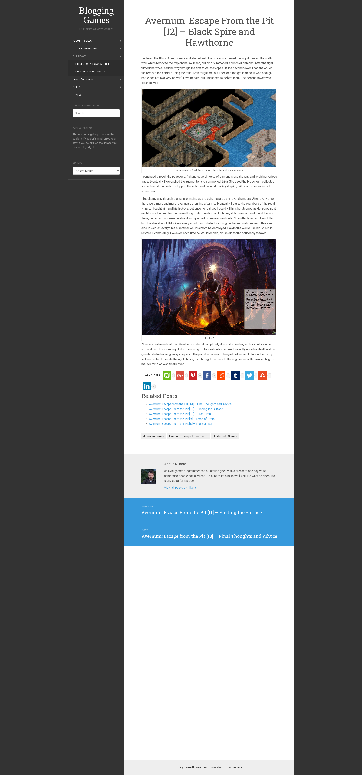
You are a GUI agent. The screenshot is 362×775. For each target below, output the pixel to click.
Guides (76, 87)
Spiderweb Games (225, 436)
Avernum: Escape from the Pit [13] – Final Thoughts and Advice (190, 404)
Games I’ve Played (83, 79)
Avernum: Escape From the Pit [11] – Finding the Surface (186, 409)
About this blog (82, 40)
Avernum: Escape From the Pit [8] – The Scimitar (180, 424)
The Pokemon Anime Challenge (90, 71)
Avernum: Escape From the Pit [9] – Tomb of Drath (182, 419)
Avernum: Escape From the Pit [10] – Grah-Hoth (180, 414)
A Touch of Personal (85, 48)
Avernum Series (153, 436)
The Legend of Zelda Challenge (91, 64)
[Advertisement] (96, 241)
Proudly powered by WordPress (192, 767)
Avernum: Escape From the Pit (188, 436)
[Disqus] (209, 593)
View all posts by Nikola (182, 487)
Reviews (77, 95)
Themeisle (236, 767)
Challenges (79, 56)
